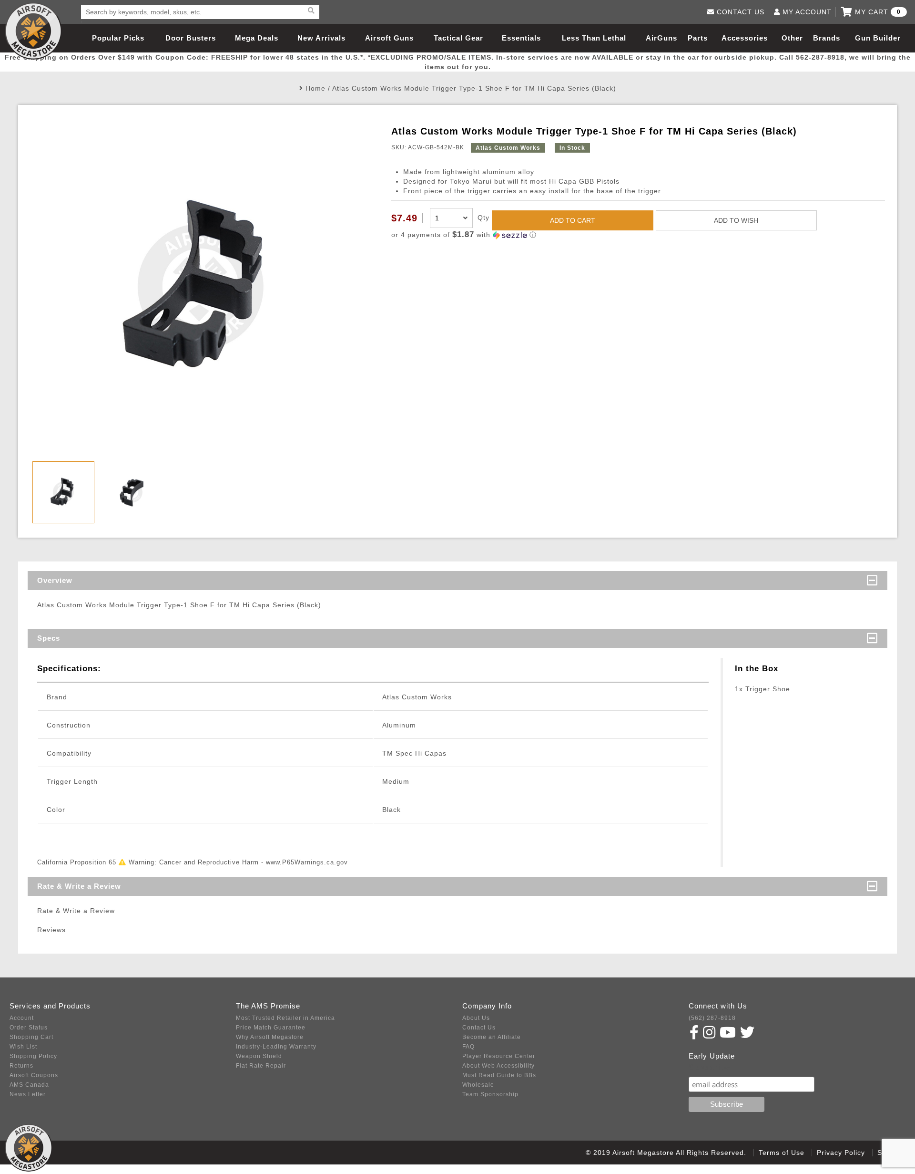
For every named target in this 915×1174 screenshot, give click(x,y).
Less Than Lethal (594, 38)
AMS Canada (29, 1084)
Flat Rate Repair (261, 1065)
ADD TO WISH (736, 220)
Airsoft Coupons (34, 1075)
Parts (698, 38)
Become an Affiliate (491, 1037)
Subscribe (709, 1067)
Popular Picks (118, 38)
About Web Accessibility (498, 1065)
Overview (54, 580)
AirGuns (661, 38)
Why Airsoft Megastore (270, 1037)
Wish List (23, 1046)
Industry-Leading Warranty (276, 1046)
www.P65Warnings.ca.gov (307, 862)
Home (315, 88)
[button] (638, 234)
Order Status (29, 1027)
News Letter (28, 1094)
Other (792, 38)
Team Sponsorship (490, 1094)
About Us (476, 1018)
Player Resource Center (498, 1056)
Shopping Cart (31, 1037)
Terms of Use (781, 1152)
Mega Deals (256, 38)
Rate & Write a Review (79, 886)
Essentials (521, 38)
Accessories (745, 38)
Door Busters (190, 38)
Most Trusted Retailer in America (285, 1018)
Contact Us (479, 1027)
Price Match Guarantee (270, 1027)
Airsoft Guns (389, 38)
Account (22, 1018)
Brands (826, 38)
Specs (48, 638)
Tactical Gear (458, 38)
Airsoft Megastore (33, 31)
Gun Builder (878, 38)
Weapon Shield (259, 1056)
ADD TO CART (572, 220)
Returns (21, 1065)
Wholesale (478, 1084)
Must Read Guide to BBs (499, 1075)
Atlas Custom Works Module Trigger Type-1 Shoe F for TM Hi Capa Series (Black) (474, 88)
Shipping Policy (33, 1056)
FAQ (468, 1046)
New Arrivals (321, 38)
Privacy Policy (841, 1152)
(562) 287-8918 (712, 1018)
